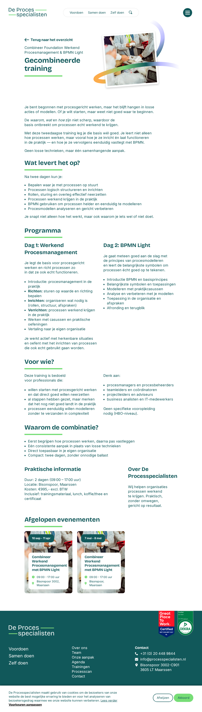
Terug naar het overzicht (52, 40)
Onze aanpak (83, 657)
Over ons (79, 648)
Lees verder (109, 700)
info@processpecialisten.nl (163, 659)
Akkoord (183, 698)
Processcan (82, 671)
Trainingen (81, 667)
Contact (78, 676)
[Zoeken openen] (130, 12)
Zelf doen (117, 12)
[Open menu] (187, 12)
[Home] (28, 12)
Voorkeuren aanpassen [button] (25, 704)
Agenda (78, 662)
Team (76, 652)
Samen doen (97, 12)
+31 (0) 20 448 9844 (157, 653)
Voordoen (76, 12)
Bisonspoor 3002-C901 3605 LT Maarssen (159, 667)
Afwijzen (163, 698)
